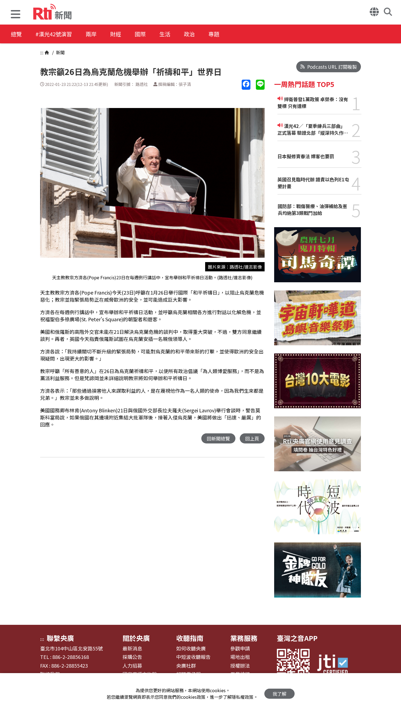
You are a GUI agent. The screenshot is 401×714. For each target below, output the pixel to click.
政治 (189, 34)
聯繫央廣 (60, 638)
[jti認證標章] (335, 665)
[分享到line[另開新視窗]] (260, 85)
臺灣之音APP (297, 638)
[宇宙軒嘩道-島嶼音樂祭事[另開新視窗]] (317, 321)
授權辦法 (240, 666)
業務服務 (244, 638)
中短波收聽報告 (193, 657)
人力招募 (132, 666)
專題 (213, 34)
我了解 (279, 693)
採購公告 (132, 657)
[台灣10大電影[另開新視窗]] (317, 384)
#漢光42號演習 (53, 34)
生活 (164, 34)
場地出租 (240, 657)
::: (41, 52)
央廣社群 (186, 666)
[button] (15, 15)
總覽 (16, 34)
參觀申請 (240, 649)
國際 (140, 34)
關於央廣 (136, 638)
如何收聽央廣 (191, 649)
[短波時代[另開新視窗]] (317, 510)
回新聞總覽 (218, 438)
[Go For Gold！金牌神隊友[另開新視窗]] (317, 573)
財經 (115, 34)
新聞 (60, 52)
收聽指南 (190, 638)
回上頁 (252, 438)
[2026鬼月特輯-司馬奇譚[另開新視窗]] (317, 258)
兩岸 (91, 34)
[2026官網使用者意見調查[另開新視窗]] (317, 447)
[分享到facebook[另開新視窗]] (246, 85)
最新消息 (132, 649)
